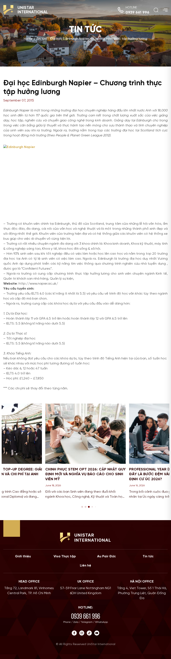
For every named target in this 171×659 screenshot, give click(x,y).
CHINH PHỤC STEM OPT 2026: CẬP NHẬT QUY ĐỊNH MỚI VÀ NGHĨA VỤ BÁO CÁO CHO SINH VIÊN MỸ (85, 474)
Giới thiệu (23, 556)
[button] (82, 507)
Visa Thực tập (65, 556)
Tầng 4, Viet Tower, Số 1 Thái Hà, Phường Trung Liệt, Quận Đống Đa (142, 593)
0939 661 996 (137, 13)
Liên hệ (85, 565)
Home (28, 39)
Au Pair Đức (106, 556)
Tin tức (41, 39)
